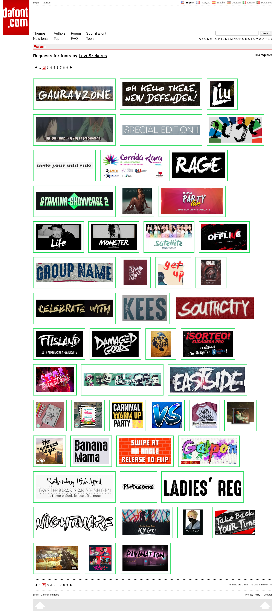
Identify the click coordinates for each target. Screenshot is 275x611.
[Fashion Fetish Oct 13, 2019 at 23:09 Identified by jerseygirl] (137, 201)
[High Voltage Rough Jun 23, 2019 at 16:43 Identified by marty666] (74, 272)
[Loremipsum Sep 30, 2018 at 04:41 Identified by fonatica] (55, 380)
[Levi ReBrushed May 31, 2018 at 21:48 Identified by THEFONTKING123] (50, 451)
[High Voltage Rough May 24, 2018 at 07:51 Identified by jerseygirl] (91, 451)
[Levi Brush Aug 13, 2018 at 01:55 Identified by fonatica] (167, 415)
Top (56, 38)
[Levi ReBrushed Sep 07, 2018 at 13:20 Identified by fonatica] (122, 380)
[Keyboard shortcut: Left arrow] (36, 67)
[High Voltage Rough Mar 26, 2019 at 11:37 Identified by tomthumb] (144, 308)
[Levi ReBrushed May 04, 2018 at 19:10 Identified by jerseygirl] (209, 451)
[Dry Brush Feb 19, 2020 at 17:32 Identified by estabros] (133, 165)
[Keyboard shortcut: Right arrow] (71, 67)
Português (266, 2)
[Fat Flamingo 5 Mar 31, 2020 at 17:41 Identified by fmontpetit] (64, 165)
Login (36, 2)
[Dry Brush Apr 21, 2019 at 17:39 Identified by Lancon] (74, 308)
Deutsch (236, 2)
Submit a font (96, 33)
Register (46, 2)
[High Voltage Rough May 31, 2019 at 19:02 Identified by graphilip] (135, 272)
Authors (60, 33)
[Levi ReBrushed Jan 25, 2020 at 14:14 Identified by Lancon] (198, 165)
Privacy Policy (252, 594)
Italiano (250, 2)
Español (220, 2)
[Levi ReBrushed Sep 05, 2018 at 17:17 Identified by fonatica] (207, 380)
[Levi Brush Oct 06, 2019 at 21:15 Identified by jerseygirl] (192, 201)
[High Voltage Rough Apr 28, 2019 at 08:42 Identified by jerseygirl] (211, 272)
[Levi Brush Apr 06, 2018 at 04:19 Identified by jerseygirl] (138, 487)
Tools (90, 38)
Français (205, 2)
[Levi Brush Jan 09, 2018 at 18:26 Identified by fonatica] (100, 558)
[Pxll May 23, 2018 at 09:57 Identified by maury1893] (145, 451)
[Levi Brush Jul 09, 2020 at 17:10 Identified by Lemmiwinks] (74, 94)
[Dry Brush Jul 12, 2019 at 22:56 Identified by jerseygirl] (169, 237)
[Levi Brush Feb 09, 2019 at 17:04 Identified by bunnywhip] (215, 308)
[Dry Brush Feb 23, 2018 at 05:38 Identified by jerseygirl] (74, 522)
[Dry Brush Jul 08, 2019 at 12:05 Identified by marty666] (224, 237)
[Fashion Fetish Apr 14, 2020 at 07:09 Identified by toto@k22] (161, 130)
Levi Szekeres (93, 55)
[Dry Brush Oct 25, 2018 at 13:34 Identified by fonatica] (208, 344)
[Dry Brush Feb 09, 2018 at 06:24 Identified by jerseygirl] (193, 522)
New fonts (40, 38)
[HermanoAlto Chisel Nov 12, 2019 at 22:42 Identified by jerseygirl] (74, 201)
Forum (76, 33)
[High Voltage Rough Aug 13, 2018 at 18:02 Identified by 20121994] (127, 415)
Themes (39, 33)
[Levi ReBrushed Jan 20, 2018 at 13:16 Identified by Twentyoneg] (57, 558)
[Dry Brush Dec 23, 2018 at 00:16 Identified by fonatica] (59, 344)
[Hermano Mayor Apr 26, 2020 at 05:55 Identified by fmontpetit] (74, 130)
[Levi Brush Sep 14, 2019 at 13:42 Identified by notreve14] (114, 237)
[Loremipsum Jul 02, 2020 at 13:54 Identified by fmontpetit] (161, 94)
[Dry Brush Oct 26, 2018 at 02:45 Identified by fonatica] (161, 344)
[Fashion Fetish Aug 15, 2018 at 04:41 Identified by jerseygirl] (88, 415)
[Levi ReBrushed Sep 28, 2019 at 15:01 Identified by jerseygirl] (59, 237)
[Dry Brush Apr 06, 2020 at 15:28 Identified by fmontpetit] (235, 130)
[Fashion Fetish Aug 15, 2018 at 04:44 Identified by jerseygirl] (50, 415)
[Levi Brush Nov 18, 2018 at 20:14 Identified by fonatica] (115, 344)
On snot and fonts (50, 594)
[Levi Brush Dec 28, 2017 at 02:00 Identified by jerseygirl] (145, 558)
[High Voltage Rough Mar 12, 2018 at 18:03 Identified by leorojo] (202, 487)
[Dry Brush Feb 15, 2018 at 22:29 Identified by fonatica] (146, 522)
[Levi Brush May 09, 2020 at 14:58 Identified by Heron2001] (222, 94)
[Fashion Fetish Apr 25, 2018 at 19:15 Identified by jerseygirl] (74, 487)
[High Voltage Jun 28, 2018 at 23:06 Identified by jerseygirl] (204, 415)
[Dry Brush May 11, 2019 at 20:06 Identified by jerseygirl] (173, 272)
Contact (268, 594)
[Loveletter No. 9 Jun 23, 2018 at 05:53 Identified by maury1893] (240, 415)
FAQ (74, 38)
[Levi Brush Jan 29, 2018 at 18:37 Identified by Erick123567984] (235, 522)
